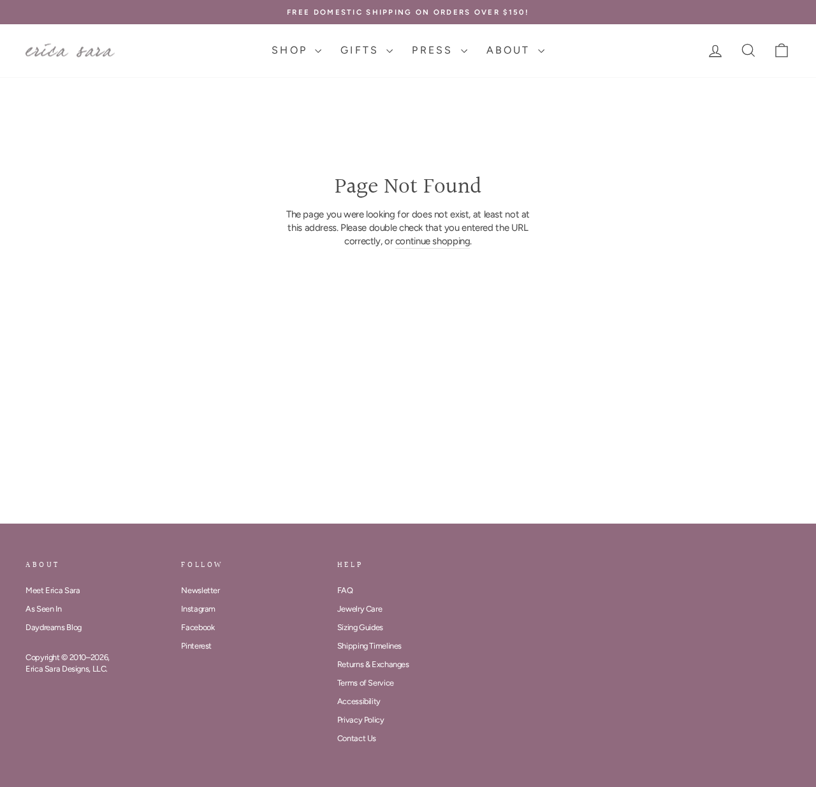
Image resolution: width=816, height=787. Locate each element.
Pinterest (196, 646)
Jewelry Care (359, 609)
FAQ (345, 590)
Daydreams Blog (54, 627)
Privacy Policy (360, 719)
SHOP (292, 50)
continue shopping (432, 241)
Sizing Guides (360, 627)
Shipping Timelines (369, 646)
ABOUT (510, 50)
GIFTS (361, 50)
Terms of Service (365, 683)
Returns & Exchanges (373, 664)
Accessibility (359, 701)
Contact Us (356, 738)
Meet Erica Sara (53, 590)
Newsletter (200, 590)
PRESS (434, 50)
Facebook (197, 627)
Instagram (198, 609)
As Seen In (43, 609)
